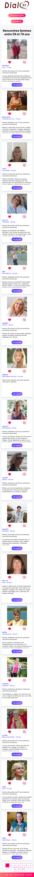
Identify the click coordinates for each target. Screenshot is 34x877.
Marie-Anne (6, 117)
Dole (3, 582)
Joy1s (4, 168)
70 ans (18, 737)
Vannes (4, 325)
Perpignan (5, 222)
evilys (4, 787)
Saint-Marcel (6, 273)
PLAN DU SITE (19, 875)
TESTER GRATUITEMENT (17, 15)
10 (22, 869)
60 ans (10, 479)
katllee (4, 632)
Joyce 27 (5, 426)
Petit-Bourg (6, 428)
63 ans (13, 170)
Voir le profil (17, 85)
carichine (5, 684)
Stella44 (5, 375)
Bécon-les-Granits (8, 737)
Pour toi (5, 220)
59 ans (11, 325)
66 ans (12, 685)
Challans (5, 685)
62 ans (15, 273)
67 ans (9, 788)
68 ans (13, 222)
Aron (4, 788)
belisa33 (5, 529)
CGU (11, 875)
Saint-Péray (6, 840)
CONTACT (29, 875)
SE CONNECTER (17, 21)
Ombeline (5, 65)
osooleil (5, 478)
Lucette (5, 735)
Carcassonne (6, 634)
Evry (3, 67)
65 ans (15, 634)
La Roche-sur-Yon (8, 119)
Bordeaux (5, 531)
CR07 (4, 838)
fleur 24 (5, 581)
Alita (3, 271)
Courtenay (6, 170)
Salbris (4, 479)
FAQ (7, 875)
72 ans (9, 67)
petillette (5, 323)
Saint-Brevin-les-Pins (9, 376)
